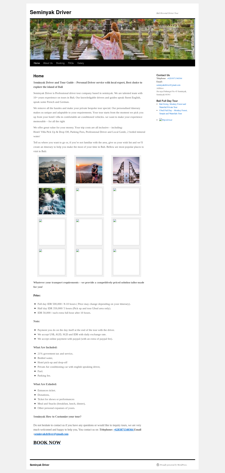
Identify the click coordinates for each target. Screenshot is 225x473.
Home (37, 63)
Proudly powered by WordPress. (173, 464)
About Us (48, 63)
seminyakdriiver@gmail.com (51, 433)
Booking (60, 63)
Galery (80, 63)
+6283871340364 (124, 429)
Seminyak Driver (50, 12)
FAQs (71, 63)
